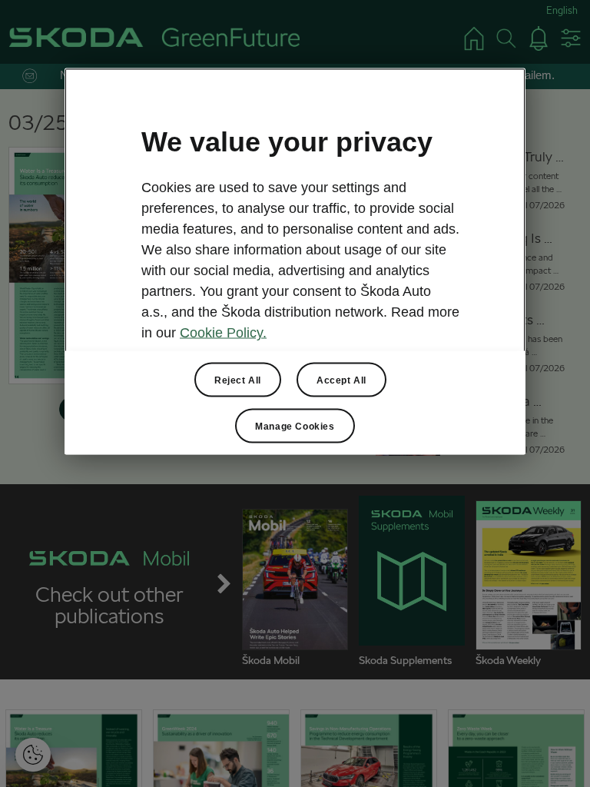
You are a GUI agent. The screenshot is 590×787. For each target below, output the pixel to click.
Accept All (341, 379)
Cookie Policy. (223, 332)
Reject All (237, 379)
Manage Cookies (294, 425)
